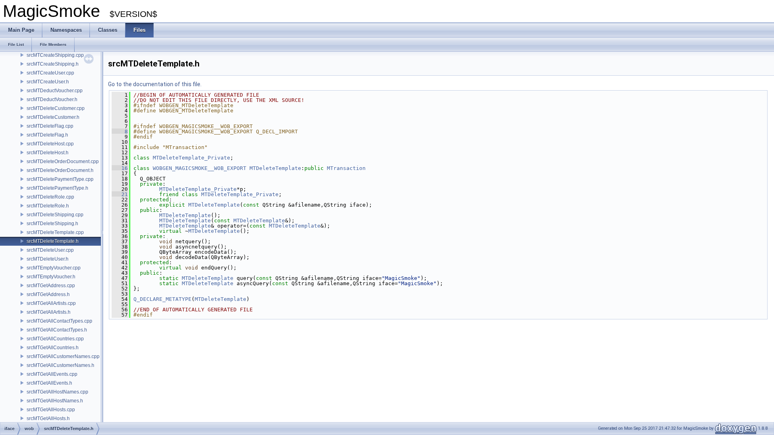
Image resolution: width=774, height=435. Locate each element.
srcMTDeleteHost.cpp (50, 144)
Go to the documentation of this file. (155, 84)
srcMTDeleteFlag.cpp (50, 126)
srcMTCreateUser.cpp (50, 73)
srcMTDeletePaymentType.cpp (60, 179)
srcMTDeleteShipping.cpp (55, 215)
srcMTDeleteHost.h (48, 152)
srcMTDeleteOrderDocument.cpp (63, 161)
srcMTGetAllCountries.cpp (55, 339)
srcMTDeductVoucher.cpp (55, 90)
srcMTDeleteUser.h (48, 259)
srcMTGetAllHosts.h (48, 418)
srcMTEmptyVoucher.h (51, 277)
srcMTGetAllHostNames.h (55, 401)
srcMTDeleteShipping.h (52, 223)
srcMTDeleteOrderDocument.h (60, 170)
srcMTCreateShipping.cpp (55, 55)
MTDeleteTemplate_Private (191, 158)
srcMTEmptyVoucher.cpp (54, 268)
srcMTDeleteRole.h (48, 206)
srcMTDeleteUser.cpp (50, 250)
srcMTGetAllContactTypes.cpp (59, 321)
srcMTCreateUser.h (48, 82)
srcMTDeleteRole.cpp (50, 197)
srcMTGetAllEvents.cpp (52, 374)
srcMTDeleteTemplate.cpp (55, 232)
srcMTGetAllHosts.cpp (51, 409)
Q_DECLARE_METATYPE (162, 299)
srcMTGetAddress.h (48, 294)
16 (120, 168)
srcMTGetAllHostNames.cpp (57, 392)
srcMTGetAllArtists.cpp (51, 303)
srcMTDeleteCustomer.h (53, 117)
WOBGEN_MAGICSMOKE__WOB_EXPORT (199, 168)
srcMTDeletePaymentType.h (57, 188)
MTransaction (346, 168)
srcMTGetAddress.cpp (51, 285)
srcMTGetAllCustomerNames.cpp (63, 356)
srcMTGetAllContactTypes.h (57, 330)
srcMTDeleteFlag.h (47, 135)
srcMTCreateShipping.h (53, 64)
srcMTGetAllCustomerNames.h (60, 365)
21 (120, 194)
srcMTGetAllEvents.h (49, 383)
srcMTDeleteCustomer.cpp (56, 108)
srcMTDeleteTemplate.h (53, 241)
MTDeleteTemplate (275, 168)
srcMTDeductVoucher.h (52, 99)
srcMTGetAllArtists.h (49, 312)
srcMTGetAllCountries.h (53, 347)
